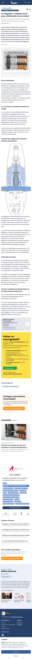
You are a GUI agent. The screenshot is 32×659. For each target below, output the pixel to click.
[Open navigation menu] (2, 2)
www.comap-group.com (9, 329)
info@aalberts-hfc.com (8, 327)
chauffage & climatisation (10, 386)
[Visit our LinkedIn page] (2, 635)
